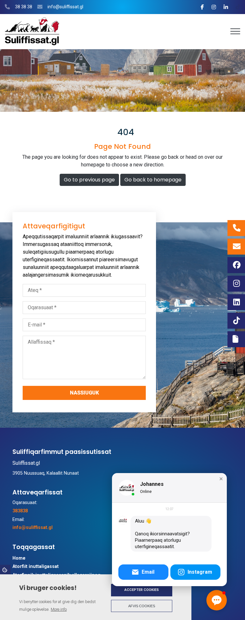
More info (59, 609)
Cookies (5, 569)
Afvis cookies (141, 606)
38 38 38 (23, 6)
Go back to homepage (153, 179)
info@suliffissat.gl (65, 6)
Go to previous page (89, 179)
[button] (221, 479)
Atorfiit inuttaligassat (35, 566)
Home (19, 558)
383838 (20, 511)
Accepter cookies (141, 590)
